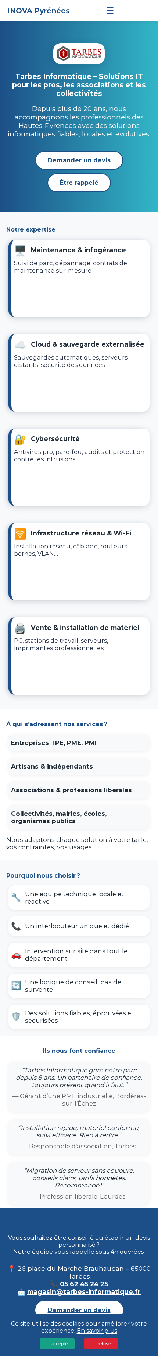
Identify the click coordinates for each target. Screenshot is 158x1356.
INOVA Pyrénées (38, 10)
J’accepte (57, 1343)
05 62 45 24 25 (84, 1284)
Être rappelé (79, 182)
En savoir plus (97, 1330)
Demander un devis (79, 160)
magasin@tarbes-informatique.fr (84, 1292)
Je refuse (101, 1343)
